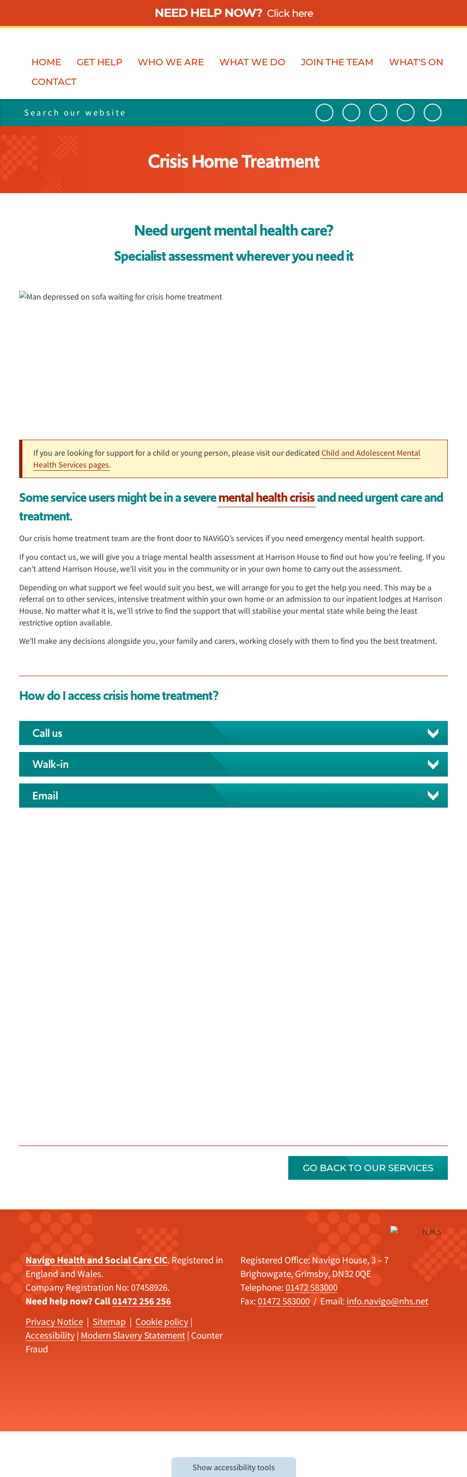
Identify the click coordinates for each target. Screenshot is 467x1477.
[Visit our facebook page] (432, 112)
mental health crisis (266, 497)
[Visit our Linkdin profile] (378, 112)
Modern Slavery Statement (133, 1335)
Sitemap (109, 1321)
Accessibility (50, 1335)
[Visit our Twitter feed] (351, 112)
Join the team (337, 63)
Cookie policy (161, 1321)
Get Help (99, 63)
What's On (416, 63)
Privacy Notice (54, 1321)
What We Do (252, 63)
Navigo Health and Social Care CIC (96, 1260)
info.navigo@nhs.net (387, 1301)
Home (46, 63)
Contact (54, 82)
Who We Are (171, 63)
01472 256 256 (141, 1301)
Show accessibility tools (233, 1467)
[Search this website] (165, 112)
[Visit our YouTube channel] (324, 112)
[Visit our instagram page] (406, 112)
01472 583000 (311, 1287)
